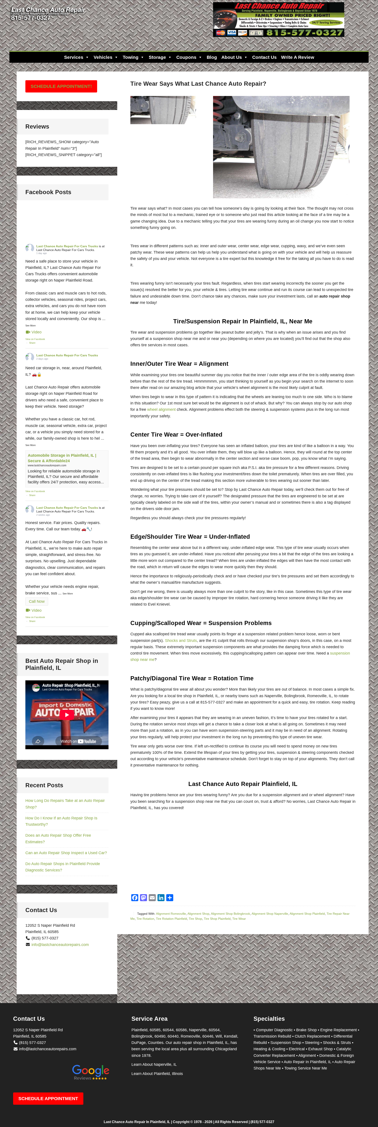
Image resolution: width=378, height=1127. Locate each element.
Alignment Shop (198, 913)
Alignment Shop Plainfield (307, 913)
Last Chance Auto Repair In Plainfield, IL (137, 1122)
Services (73, 57)
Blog (212, 57)
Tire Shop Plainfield (217, 918)
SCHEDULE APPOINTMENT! (61, 86)
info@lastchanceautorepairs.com (60, 944)
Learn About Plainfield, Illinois (157, 1073)
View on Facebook (35, 339)
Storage (157, 57)
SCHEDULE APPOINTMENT (48, 1098)
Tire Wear (239, 918)
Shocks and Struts (181, 640)
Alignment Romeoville (171, 913)
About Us (231, 57)
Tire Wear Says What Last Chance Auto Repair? (198, 83)
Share (32, 342)
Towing (130, 57)
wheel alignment (161, 409)
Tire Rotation (145, 918)
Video (37, 332)
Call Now (37, 601)
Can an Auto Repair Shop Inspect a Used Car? (66, 853)
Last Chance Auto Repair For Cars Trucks (67, 246)
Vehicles (103, 57)
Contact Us (264, 57)
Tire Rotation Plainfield (171, 918)
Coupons (186, 57)
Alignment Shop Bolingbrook (230, 913)
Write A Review (297, 57)
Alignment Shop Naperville (270, 913)
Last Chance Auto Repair (48, 22)
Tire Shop (195, 918)
